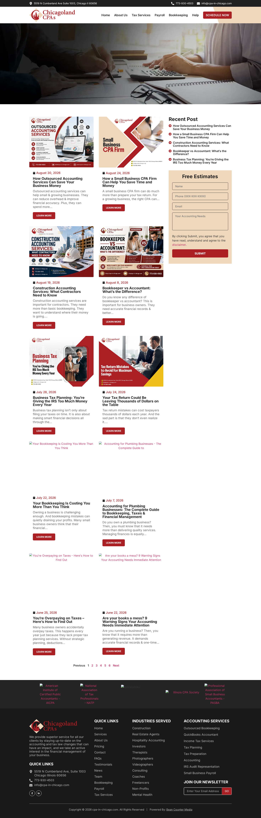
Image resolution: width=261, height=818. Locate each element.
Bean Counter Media (179, 809)
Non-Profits (140, 788)
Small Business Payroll (200, 773)
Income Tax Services (199, 741)
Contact (100, 752)
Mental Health (142, 794)
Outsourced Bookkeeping (202, 728)
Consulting (139, 770)
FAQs (98, 758)
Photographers (142, 758)
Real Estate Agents (145, 734)
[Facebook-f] (32, 793)
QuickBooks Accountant (201, 734)
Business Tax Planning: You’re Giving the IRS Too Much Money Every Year (60, 401)
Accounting (192, 760)
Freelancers (140, 782)
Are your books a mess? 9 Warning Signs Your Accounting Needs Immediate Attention (129, 621)
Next (116, 665)
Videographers (142, 764)
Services (100, 734)
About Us (120, 15)
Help (195, 15)
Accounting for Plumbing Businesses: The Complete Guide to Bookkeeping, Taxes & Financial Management (130, 511)
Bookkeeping (178, 15)
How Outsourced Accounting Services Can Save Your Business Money (58, 182)
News (98, 770)
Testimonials (103, 764)
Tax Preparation (195, 754)
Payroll (160, 15)
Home (105, 15)
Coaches (138, 776)
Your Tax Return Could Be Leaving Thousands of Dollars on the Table (130, 401)
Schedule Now (217, 15)
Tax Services (141, 15)
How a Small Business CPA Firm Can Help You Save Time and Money (129, 182)
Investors (139, 746)
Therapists (139, 752)
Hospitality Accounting (148, 740)
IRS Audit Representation (201, 766)
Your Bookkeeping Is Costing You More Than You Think (61, 505)
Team (98, 776)
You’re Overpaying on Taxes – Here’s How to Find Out (58, 620)
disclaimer (179, 244)
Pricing (99, 746)
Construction (141, 728)
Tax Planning (193, 747)
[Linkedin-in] (39, 793)
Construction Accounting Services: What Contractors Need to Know (57, 291)
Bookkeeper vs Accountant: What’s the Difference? (126, 290)
